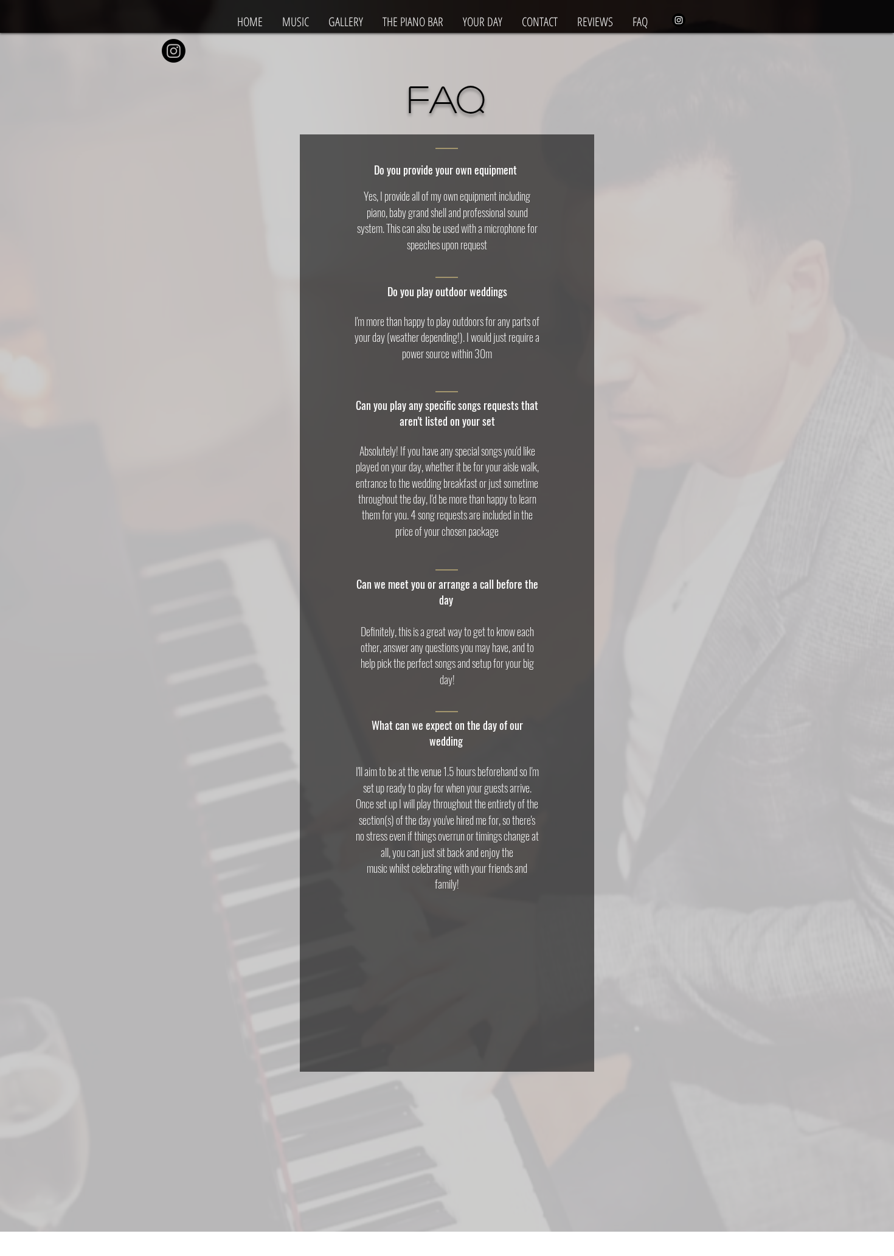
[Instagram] (678, 20)
